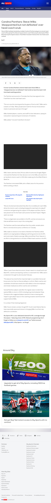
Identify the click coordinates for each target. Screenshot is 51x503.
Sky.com (3, 473)
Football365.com (5, 452)
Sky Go (3, 477)
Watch (12, 8)
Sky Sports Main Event (31, 446)
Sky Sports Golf (29, 454)
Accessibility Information (39, 495)
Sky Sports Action (30, 460)
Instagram (29, 435)
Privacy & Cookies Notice (17, 495)
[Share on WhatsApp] (15, 83)
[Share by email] (19, 83)
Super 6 (3, 448)
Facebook (12, 435)
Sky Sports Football (30, 450)
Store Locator (4, 487)
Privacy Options (28, 495)
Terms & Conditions (5, 495)
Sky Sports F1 (29, 456)
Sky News (3, 475)
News (7, 8)
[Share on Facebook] (6, 83)
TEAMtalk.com (4, 450)
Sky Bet (39, 8)
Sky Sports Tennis (30, 458)
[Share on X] (10, 83)
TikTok (20, 435)
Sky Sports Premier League (32, 448)
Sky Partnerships (5, 483)
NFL (3, 8)
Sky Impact (4, 485)
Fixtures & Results (19, 8)
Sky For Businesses (5, 481)
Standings (27, 8)
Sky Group (3, 479)
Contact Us (4, 497)
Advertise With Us (5, 489)
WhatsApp (6, 438)
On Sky (33, 8)
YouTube (38, 435)
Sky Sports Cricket (30, 452)
